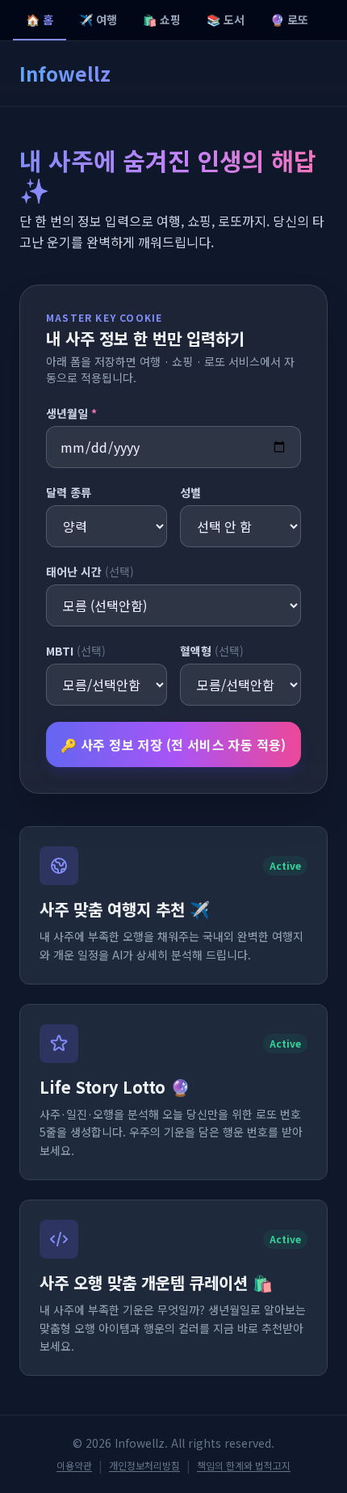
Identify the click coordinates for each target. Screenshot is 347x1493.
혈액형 (212, 651)
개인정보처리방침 (144, 1465)
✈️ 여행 (98, 19)
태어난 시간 (90, 571)
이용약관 (74, 1465)
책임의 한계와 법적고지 (244, 1465)
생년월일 (71, 413)
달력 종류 (68, 492)
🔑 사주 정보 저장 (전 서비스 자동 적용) (173, 744)
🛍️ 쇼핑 (162, 19)
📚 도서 (226, 19)
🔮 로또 (289, 19)
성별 (190, 492)
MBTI (76, 651)
